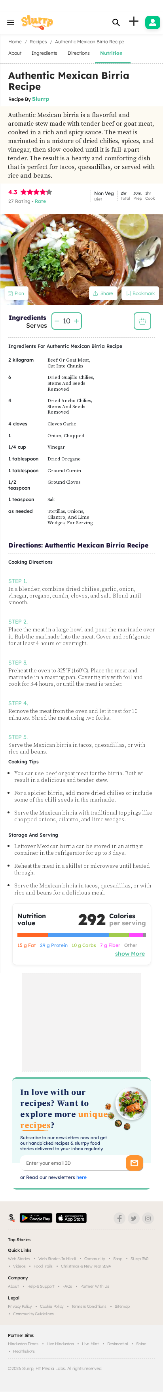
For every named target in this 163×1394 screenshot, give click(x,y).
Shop (117, 1258)
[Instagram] (148, 1218)
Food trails (43, 1266)
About (13, 1286)
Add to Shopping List (142, 321)
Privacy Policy (20, 1306)
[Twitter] (134, 1218)
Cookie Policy (51, 1306)
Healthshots (24, 1351)
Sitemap (122, 1306)
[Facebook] (119, 1218)
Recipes (38, 42)
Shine (141, 1343)
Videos (19, 1266)
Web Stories (19, 1258)
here (81, 1177)
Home (15, 42)
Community (94, 1258)
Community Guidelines (33, 1313)
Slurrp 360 (139, 1258)
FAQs (67, 1286)
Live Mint (90, 1343)
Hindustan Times (23, 1343)
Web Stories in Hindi (57, 1258)
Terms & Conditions (89, 1306)
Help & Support (41, 1286)
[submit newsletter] (134, 1163)
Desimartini (117, 1343)
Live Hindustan (60, 1343)
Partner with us (94, 1286)
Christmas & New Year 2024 (86, 1266)
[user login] (152, 22)
